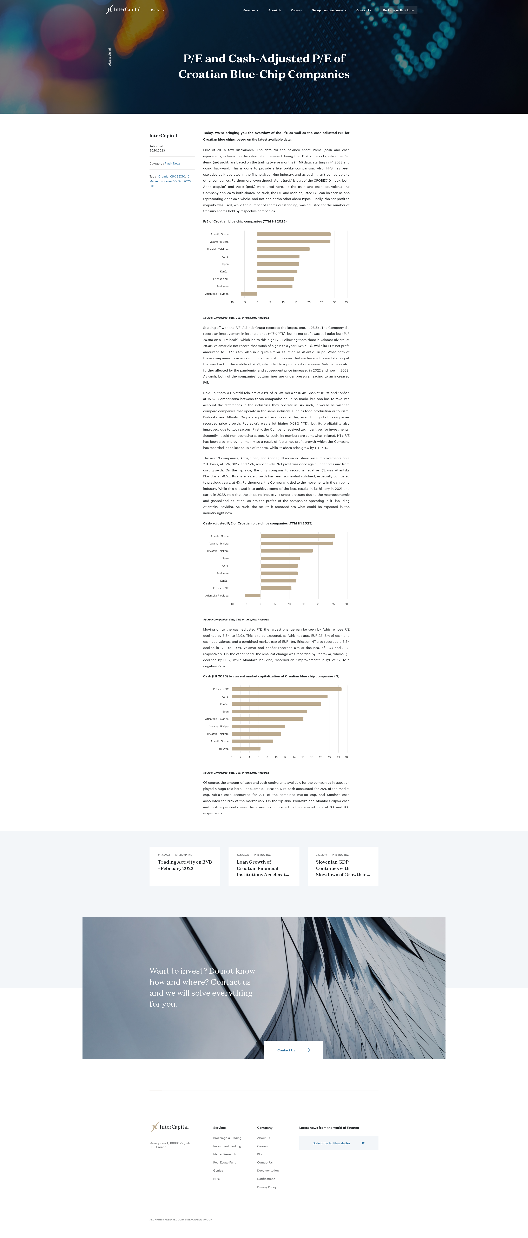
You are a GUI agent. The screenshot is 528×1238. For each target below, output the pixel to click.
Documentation (268, 1170)
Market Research (224, 1154)
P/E (152, 185)
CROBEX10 (177, 176)
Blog (260, 1154)
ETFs (216, 1178)
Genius (218, 1170)
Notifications (266, 1178)
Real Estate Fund (224, 1162)
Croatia (163, 176)
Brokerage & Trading (227, 1138)
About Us (274, 10)
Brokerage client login (398, 10)
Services (249, 10)
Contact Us (364, 10)
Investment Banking (227, 1146)
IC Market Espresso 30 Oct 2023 (170, 178)
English (156, 10)
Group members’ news (327, 10)
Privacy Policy (267, 1187)
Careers (296, 10)
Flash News (172, 163)
